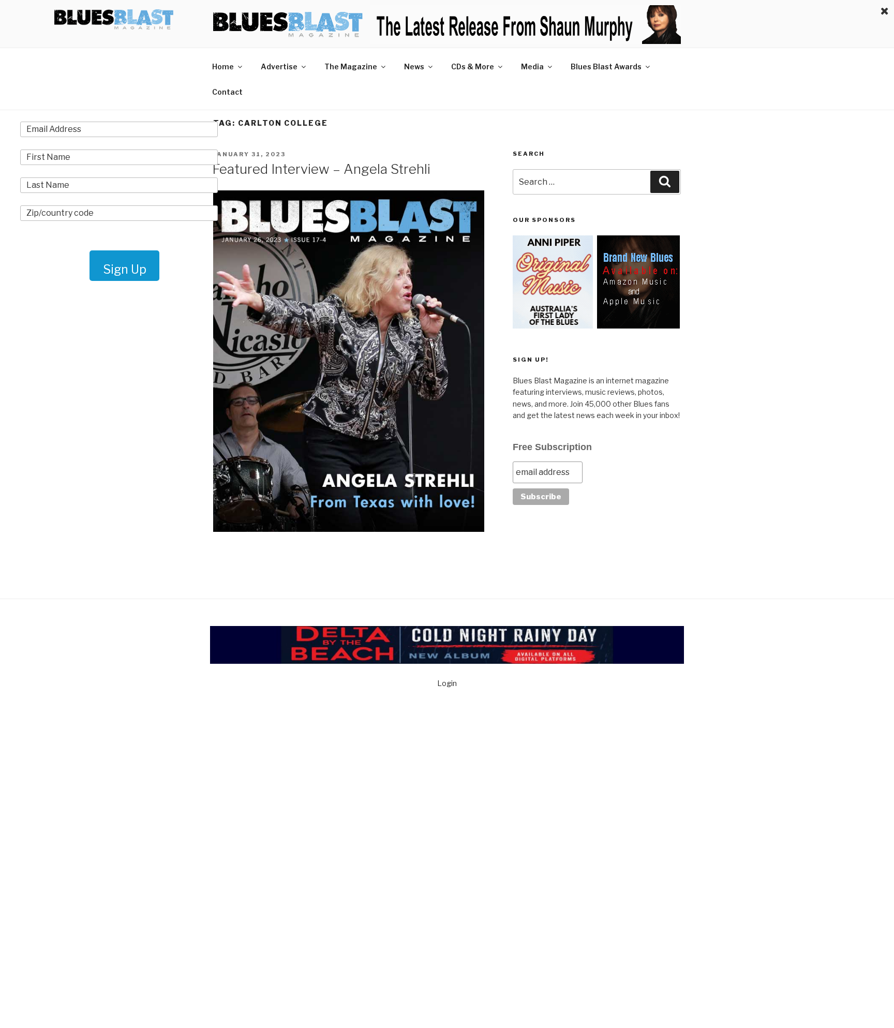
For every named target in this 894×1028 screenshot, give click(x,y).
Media (532, 66)
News (414, 66)
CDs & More (472, 66)
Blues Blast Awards (606, 66)
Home (223, 66)
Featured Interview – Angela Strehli (321, 169)
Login (447, 683)
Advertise (279, 66)
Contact (227, 91)
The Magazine (350, 66)
